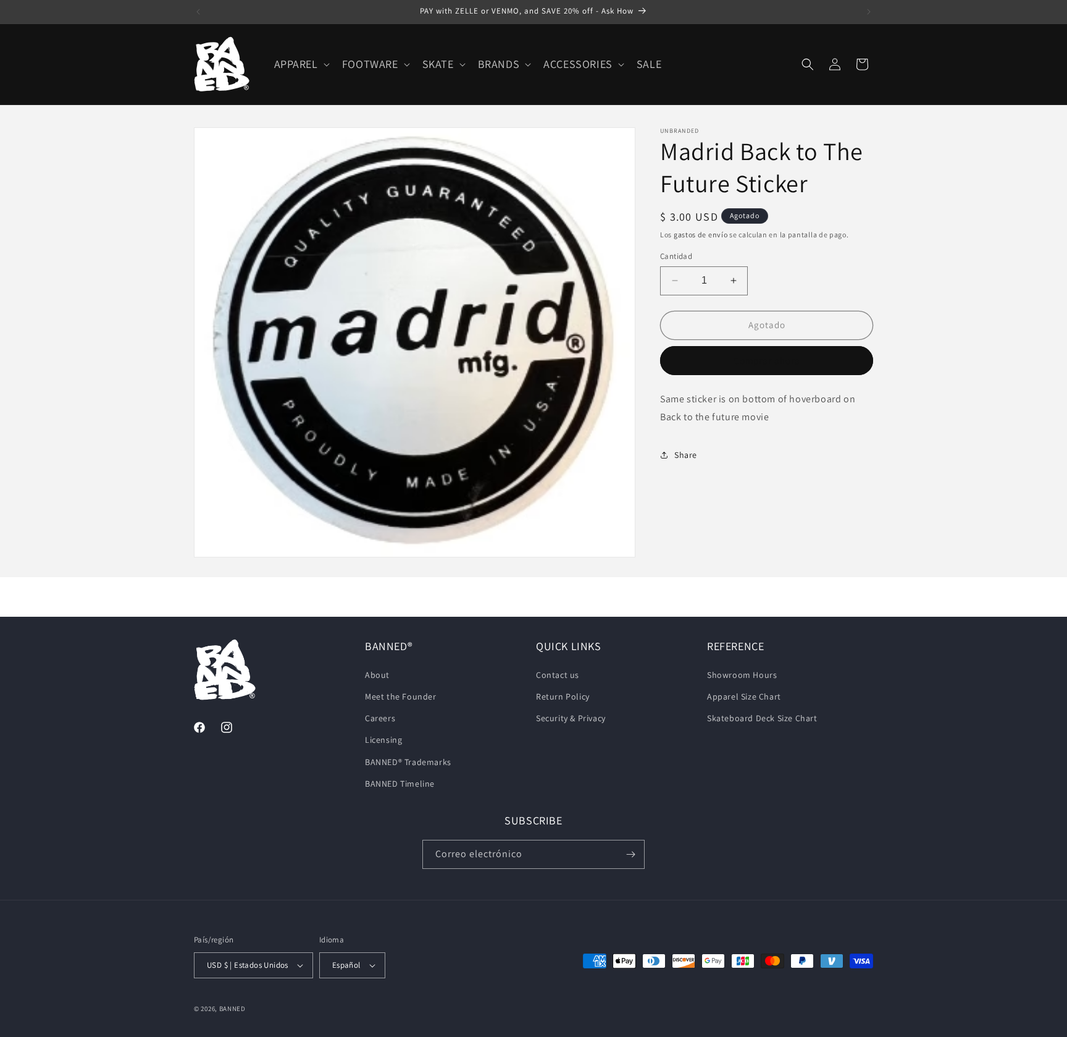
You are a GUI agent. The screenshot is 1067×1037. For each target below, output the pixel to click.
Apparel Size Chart (744, 696)
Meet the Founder (401, 696)
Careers (380, 718)
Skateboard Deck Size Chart (762, 718)
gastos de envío (701, 234)
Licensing (383, 739)
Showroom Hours (742, 674)
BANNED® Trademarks (408, 762)
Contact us (557, 674)
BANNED (232, 1008)
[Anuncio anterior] (198, 11)
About (377, 674)
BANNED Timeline (400, 783)
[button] (301, 63)
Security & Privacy (571, 718)
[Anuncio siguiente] (868, 11)
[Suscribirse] (630, 854)
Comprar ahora (767, 360)
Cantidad (676, 256)
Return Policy (563, 696)
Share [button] (685, 454)
